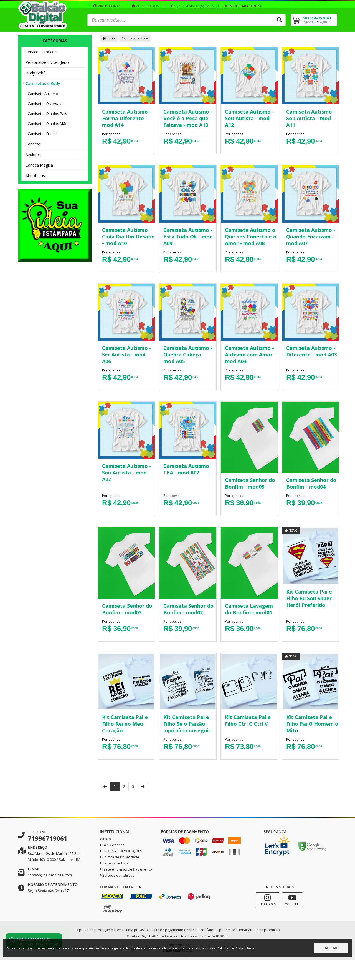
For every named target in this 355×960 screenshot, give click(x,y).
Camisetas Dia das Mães (48, 123)
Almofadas (35, 175)
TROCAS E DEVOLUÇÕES (122, 851)
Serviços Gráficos (41, 51)
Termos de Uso (115, 863)
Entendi (331, 948)
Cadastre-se (250, 6)
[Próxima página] (143, 786)
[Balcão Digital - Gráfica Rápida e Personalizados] (42, 27)
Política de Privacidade (120, 857)
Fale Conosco (113, 845)
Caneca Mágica (39, 165)
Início (110, 38)
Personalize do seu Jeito (47, 62)
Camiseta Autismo (43, 93)
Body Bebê (35, 73)
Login (226, 6)
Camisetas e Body (43, 83)
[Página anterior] (105, 786)
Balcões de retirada (118, 875)
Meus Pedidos (147, 6)
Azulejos (33, 154)
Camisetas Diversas (44, 103)
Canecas (33, 144)
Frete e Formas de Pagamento (127, 869)
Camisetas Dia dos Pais (47, 113)
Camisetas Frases (43, 133)
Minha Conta (109, 6)
